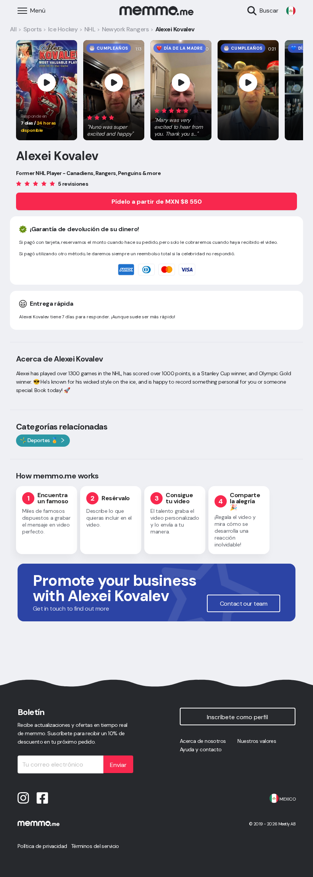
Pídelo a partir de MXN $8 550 (156, 202)
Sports (32, 29)
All (13, 29)
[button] (113, 124)
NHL (89, 29)
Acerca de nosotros (203, 741)
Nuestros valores (256, 741)
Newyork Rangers (125, 29)
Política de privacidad (42, 846)
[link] (290, 10)
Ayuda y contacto (201, 749)
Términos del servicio (95, 846)
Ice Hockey (62, 29)
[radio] (89, 117)
